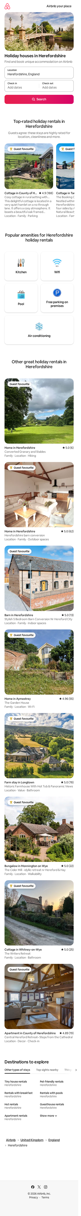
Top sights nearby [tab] (47, 1070)
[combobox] (39, 74)
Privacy (33, 1197)
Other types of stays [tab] (17, 1070)
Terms (45, 1197)
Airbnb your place (59, 6)
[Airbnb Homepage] (7, 6)
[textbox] (22, 87)
